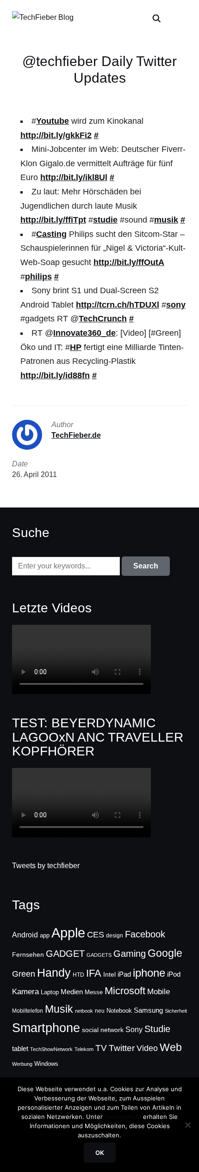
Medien (72, 992)
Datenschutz (123, 1116)
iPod (173, 974)
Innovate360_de (84, 333)
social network (103, 1029)
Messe (94, 992)
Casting (51, 234)
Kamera (25, 991)
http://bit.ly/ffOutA (128, 262)
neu (100, 1011)
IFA (93, 973)
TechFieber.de (76, 435)
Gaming (129, 953)
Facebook (145, 934)
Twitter (122, 1048)
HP (75, 347)
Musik (59, 1009)
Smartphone (46, 1028)
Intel (109, 974)
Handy (54, 972)
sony (176, 304)
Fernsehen (28, 954)
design (114, 935)
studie (105, 219)
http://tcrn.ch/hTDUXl (117, 304)
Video (147, 1048)
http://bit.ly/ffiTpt (53, 219)
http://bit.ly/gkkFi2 (56, 135)
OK (99, 1152)
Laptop (50, 992)
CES (95, 934)
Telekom (84, 1049)
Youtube (52, 121)
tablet (20, 1048)
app (45, 935)
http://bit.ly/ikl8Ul (73, 177)
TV (101, 1048)
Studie (157, 1029)
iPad (124, 974)
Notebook (119, 1010)
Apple (68, 932)
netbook (84, 1011)
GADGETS (99, 955)
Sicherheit (176, 1011)
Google (165, 953)
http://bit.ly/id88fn (55, 375)
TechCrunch (103, 318)
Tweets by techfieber (46, 866)
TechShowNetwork (51, 1049)
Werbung (22, 1064)
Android (25, 934)
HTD (78, 975)
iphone (149, 973)
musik (166, 219)
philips (38, 276)
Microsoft (125, 991)
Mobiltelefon (27, 1011)
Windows (46, 1063)
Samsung (148, 1010)
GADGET (65, 953)
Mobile (158, 991)
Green (23, 974)
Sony (134, 1029)
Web (171, 1047)
